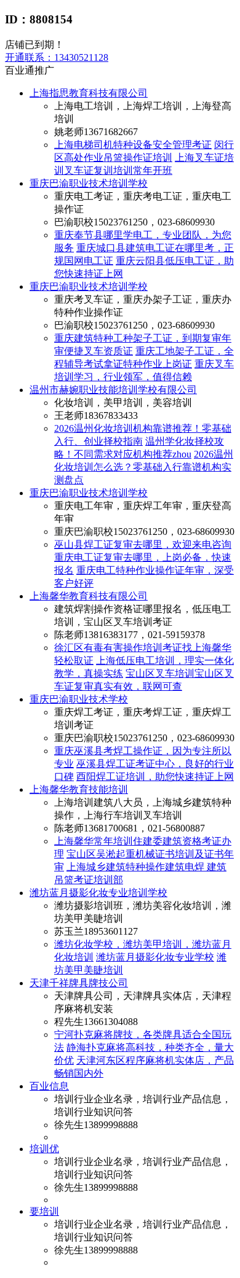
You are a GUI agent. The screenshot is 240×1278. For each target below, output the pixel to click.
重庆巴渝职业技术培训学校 (89, 183)
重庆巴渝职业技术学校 (79, 699)
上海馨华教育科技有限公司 (89, 596)
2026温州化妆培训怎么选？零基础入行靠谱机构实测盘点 (143, 467)
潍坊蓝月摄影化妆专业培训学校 (98, 892)
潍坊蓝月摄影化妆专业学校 (155, 957)
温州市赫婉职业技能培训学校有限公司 (113, 389)
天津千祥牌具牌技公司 (79, 983)
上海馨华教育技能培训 (79, 789)
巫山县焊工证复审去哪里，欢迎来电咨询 (142, 544)
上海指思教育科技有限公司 (89, 93)
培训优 (44, 1149)
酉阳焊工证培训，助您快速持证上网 (155, 776)
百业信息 (49, 1086)
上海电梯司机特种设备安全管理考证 (133, 144)
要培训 (44, 1211)
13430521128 (56, 57)
